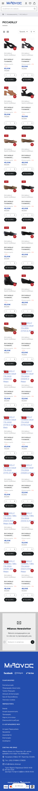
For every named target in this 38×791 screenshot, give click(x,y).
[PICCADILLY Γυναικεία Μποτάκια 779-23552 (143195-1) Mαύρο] (10, 281)
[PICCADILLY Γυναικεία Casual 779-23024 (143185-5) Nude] (10, 329)
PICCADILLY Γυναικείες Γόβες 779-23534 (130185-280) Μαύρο (10, 583)
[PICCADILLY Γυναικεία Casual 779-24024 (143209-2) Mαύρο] (28, 377)
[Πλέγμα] (4, 31)
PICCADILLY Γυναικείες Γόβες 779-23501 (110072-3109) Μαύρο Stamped (10, 535)
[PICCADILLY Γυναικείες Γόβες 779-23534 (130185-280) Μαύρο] (10, 567)
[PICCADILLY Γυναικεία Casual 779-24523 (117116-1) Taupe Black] (10, 423)
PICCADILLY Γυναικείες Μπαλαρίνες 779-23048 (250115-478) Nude (9, 157)
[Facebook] (8, 673)
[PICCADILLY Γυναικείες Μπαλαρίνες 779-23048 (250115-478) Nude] (10, 141)
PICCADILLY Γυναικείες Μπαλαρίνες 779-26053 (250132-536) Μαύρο (27, 249)
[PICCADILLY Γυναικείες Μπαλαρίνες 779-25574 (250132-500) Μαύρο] (28, 187)
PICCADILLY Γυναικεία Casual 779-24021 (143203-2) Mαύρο (10, 393)
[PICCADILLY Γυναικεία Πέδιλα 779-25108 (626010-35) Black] (10, 45)
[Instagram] (19, 673)
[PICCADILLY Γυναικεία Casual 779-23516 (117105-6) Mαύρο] (28, 329)
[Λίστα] (7, 31)
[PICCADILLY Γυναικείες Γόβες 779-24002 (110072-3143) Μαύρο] (28, 567)
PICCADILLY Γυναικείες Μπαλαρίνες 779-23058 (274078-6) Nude (26, 157)
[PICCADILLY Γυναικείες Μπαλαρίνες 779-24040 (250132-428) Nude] (10, 187)
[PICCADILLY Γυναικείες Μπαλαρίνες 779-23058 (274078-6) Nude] (28, 141)
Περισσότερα (8, 704)
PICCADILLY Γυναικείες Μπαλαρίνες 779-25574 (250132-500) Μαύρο (27, 203)
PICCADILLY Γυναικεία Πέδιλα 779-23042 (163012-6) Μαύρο (28, 109)
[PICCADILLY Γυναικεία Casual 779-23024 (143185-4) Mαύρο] (28, 281)
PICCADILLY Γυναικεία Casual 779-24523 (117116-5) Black (27, 439)
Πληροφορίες (8, 680)
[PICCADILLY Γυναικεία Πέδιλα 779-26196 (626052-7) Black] (28, 45)
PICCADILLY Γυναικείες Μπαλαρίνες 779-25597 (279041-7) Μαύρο (8, 249)
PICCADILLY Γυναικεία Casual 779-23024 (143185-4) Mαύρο (28, 297)
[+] (14, 75)
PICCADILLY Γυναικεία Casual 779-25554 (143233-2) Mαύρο (28, 487)
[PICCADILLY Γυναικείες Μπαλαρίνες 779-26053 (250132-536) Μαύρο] (28, 233)
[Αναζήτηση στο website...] (35, 9)
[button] (10, 80)
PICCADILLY (8, 53)
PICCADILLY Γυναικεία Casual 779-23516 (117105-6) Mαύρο (27, 345)
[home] (3, 14)
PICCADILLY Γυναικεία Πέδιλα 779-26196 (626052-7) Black (26, 60)
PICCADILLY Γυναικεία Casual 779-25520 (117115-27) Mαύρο (10, 487)
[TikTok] (30, 673)
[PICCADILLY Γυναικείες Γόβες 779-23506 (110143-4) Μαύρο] (28, 519)
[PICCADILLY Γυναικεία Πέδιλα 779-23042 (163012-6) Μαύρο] (28, 93)
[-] (6, 75)
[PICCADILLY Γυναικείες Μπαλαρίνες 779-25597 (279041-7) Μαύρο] (10, 233)
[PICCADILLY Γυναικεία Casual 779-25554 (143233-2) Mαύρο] (28, 471)
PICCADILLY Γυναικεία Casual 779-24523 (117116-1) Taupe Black (10, 439)
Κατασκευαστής (12, 14)
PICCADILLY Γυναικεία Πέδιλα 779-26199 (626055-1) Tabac (9, 109)
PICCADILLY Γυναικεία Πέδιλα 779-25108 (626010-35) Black (9, 60)
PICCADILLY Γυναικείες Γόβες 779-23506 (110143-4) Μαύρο (27, 535)
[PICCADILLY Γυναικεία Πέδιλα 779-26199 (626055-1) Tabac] (10, 93)
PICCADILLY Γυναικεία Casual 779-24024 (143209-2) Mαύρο (26, 393)
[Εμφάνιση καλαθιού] (34, 3)
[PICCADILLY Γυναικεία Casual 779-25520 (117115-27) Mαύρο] (10, 471)
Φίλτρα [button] (20, 786)
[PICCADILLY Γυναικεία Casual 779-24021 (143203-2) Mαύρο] (10, 377)
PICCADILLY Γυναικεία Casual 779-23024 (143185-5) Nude (10, 345)
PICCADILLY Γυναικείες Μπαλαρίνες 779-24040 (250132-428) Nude (9, 203)
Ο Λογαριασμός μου (11, 724)
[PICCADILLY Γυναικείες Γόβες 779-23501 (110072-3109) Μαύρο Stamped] (10, 519)
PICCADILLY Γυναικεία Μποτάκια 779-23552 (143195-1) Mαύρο (10, 297)
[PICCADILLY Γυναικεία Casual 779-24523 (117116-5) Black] (28, 423)
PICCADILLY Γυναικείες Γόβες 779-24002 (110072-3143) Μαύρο (27, 583)
